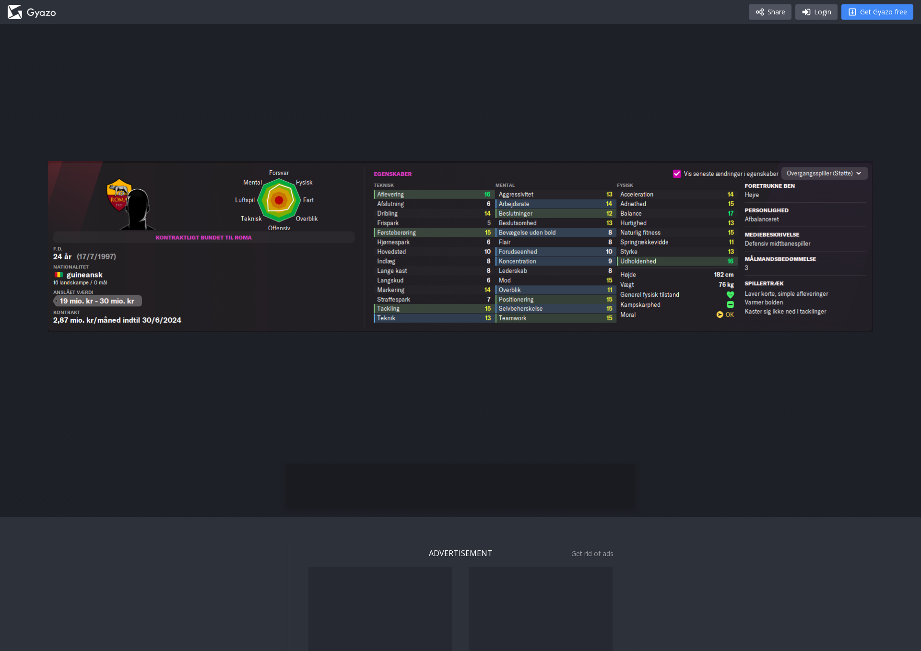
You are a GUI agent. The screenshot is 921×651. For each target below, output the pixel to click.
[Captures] (32, 12)
